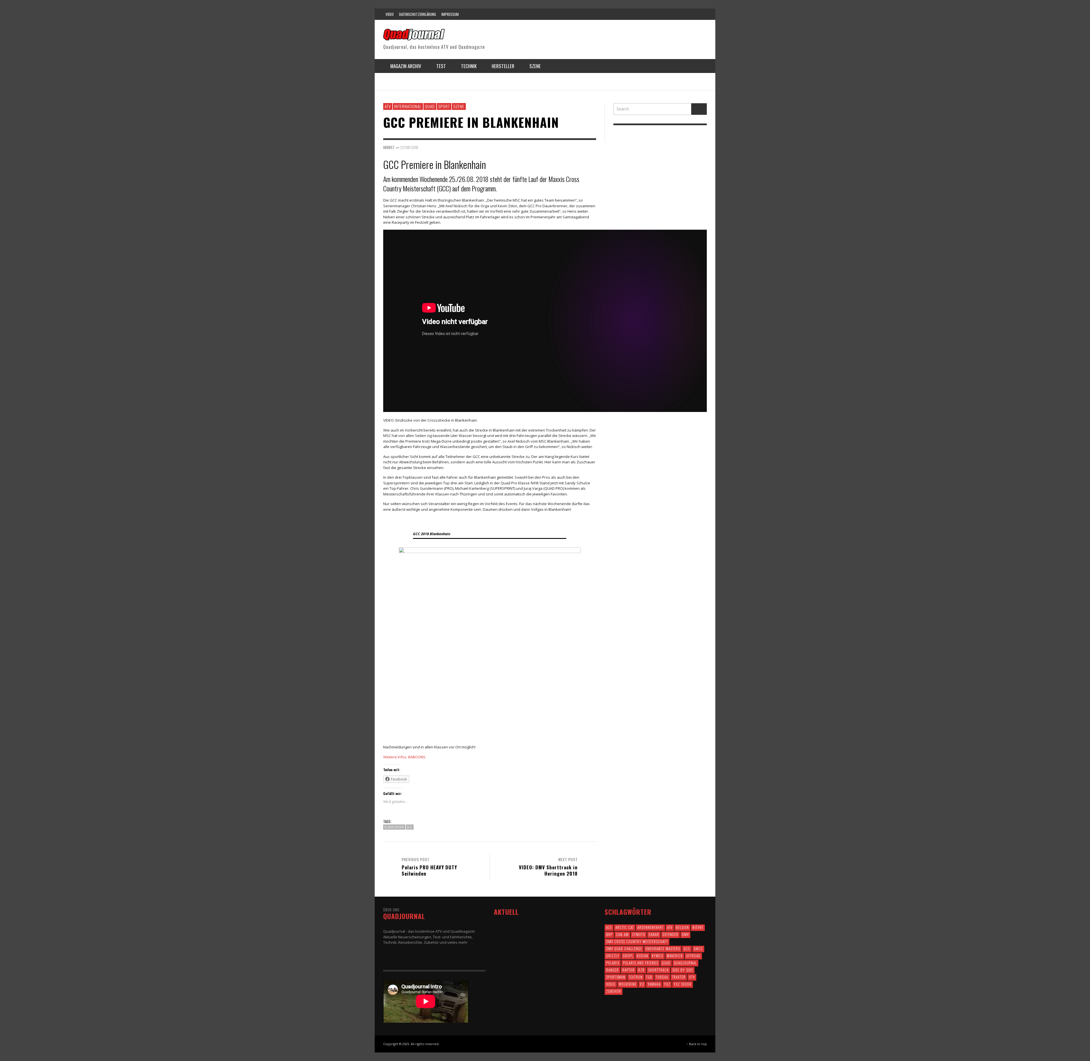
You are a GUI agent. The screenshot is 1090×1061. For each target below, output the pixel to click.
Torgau (662, 977)
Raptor (628, 970)
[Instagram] (668, 14)
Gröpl (628, 956)
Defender (670, 934)
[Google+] (656, 14)
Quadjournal (685, 963)
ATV (388, 106)
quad (666, 963)
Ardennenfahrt (650, 927)
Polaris (612, 963)
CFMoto (638, 934)
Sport (444, 106)
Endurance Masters (662, 948)
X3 (642, 984)
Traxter (679, 977)
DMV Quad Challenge (624, 948)
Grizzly (612, 956)
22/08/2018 (409, 147)
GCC (409, 827)
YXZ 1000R (682, 984)
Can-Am (622, 934)
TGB (649, 977)
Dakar (654, 934)
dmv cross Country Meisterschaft (637, 941)
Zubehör (613, 991)
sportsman (615, 977)
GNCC (698, 948)
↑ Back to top (696, 1044)
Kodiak (642, 956)
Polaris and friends (640, 963)
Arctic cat (624, 927)
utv (692, 977)
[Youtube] (689, 14)
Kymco (657, 956)
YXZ (667, 984)
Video (610, 984)
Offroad (693, 956)
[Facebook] (646, 14)
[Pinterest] (678, 14)
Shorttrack (658, 970)
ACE (609, 927)
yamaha (654, 984)
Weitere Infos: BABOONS (404, 756)
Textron (636, 977)
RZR (641, 970)
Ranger (612, 970)
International (408, 106)
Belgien (682, 927)
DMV (685, 934)
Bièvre (697, 927)
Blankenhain (394, 827)
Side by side (682, 970)
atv (669, 927)
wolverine (627, 984)
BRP (609, 934)
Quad (430, 106)
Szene (458, 106)
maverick (675, 956)
